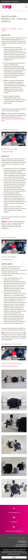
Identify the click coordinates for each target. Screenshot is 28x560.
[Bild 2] (14, 444)
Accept (14, 557)
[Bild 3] (14, 401)
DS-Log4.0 (8, 223)
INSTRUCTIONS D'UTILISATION (10, 366)
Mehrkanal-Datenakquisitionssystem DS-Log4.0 (13, 120)
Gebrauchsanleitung (8, 152)
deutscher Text (5, 29)
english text (14, 29)
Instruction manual (8, 260)
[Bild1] (14, 379)
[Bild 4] (14, 466)
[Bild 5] (14, 423)
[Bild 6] (14, 488)
